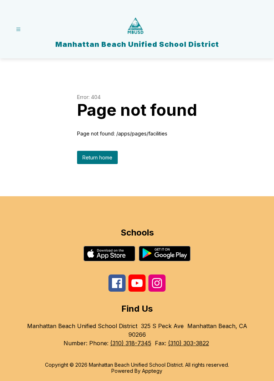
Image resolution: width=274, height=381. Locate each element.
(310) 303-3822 (188, 343)
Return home (97, 157)
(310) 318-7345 (130, 343)
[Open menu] (18, 29)
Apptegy (152, 371)
